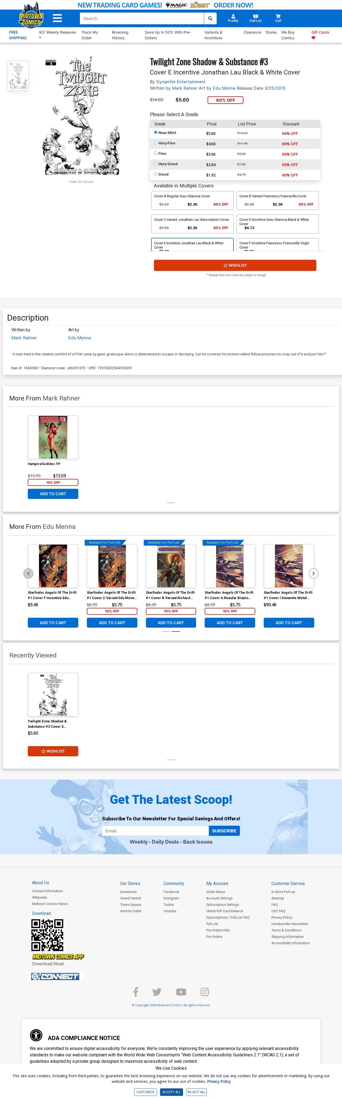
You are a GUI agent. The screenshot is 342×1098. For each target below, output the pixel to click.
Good (163, 174)
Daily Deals (165, 842)
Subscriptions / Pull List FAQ (228, 917)
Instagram (171, 898)
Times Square (130, 905)
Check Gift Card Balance (224, 911)
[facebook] (136, 994)
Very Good (168, 164)
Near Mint (167, 132)
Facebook (171, 892)
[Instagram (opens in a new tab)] (204, 994)
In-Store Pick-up (283, 892)
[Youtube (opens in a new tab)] (181, 994)
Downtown (128, 892)
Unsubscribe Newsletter (289, 924)
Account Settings (219, 898)
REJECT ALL (196, 1092)
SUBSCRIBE (224, 830)
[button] (57, 18)
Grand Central (130, 898)
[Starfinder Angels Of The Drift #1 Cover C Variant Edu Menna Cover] (112, 566)
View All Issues (81, 182)
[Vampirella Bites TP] (53, 437)
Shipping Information (287, 937)
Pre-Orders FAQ (218, 930)
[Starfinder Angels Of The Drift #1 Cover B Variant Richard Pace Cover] (171, 566)
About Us (40, 882)
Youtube (170, 911)
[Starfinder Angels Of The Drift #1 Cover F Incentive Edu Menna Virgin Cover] (53, 566)
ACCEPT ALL (171, 1092)
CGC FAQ (278, 911)
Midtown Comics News (50, 904)
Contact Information (47, 891)
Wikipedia (39, 897)
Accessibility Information (290, 943)
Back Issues (198, 842)
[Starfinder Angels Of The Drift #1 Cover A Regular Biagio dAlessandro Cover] (230, 566)
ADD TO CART (53, 494)
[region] (28, 573)
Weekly (139, 842)
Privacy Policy (281, 917)
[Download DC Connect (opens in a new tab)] (65, 976)
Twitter (169, 905)
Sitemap (277, 898)
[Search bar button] (210, 18)
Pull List (212, 924)
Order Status (215, 892)
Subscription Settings (222, 905)
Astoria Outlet (130, 911)
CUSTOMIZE (145, 1092)
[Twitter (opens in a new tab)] (157, 994)
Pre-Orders (214, 937)
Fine (162, 153)
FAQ (274, 905)
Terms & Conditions (286, 930)
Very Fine (166, 143)
